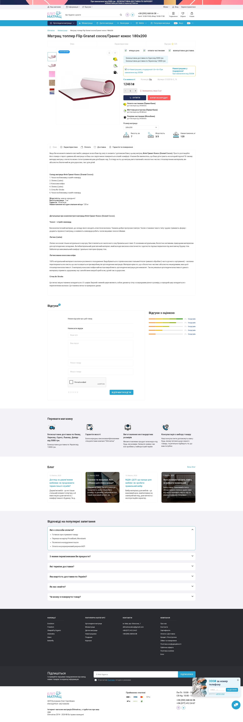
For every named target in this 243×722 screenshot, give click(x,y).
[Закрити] (238, 680)
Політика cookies (167, 651)
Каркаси (88, 641)
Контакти (164, 627)
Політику (111, 680)
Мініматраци (87, 23)
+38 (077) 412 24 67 (130, 630)
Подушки (88, 637)
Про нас (163, 624)
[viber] (127, 15)
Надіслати (232, 690)
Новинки (195, 23)
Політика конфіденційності (170, 644)
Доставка (101, 147)
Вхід (176, 7)
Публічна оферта (167, 647)
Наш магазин (55, 7)
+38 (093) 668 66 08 (130, 634)
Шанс (49, 637)
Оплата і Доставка (167, 634)
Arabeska (51, 634)
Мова (165, 7)
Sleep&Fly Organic (54, 630)
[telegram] (132, 15)
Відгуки (88, 7)
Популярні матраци (162, 23)
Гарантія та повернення (123, 147)
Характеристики (121, 44)
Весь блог (191, 467)
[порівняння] (109, 52)
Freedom (50, 627)
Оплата (87, 147)
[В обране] (115, 52)
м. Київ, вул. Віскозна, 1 (132, 624)
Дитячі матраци (106, 23)
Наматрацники (90, 634)
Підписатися (186, 674)
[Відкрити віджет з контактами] (236, 705)
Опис (72, 44)
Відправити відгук (121, 392)
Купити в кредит (159, 98)
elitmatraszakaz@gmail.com (133, 627)
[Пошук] (121, 15)
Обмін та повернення (168, 641)
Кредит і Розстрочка (168, 637)
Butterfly (50, 641)
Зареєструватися (188, 7)
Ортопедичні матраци (62, 23)
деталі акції (220, 694)
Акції (181, 23)
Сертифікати (165, 630)
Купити (136, 98)
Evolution (50, 624)
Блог (162, 654)
